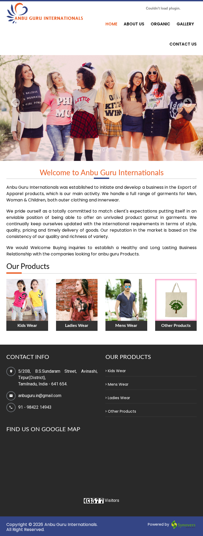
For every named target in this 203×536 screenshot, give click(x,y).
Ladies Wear (119, 397)
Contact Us (183, 44)
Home (111, 24)
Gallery (185, 24)
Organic (160, 24)
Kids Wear (117, 370)
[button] (15, 129)
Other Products (122, 411)
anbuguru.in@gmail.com (39, 395)
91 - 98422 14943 (35, 407)
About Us (134, 24)
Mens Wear (118, 384)
